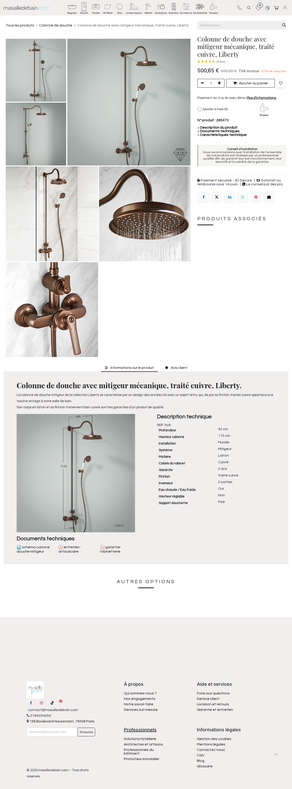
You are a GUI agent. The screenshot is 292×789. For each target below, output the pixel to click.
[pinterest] (60, 702)
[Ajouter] (220, 83)
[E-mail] (268, 196)
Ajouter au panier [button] (253, 83)
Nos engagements (140, 699)
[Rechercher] (284, 25)
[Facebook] (203, 196)
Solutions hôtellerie (140, 739)
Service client (208, 699)
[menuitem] (72, 8)
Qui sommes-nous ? (140, 693)
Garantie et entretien (215, 709)
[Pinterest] (255, 196)
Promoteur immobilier (141, 759)
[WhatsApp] (242, 196)
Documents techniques (218, 131)
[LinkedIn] (229, 196)
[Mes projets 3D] (267, 8)
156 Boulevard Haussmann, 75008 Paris (61, 721)
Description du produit (217, 127)
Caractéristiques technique (222, 135)
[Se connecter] (285, 7)
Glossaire (205, 766)
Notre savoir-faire (138, 704)
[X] (216, 196)
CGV (200, 755)
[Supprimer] (201, 83)
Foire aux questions (213, 693)
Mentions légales (211, 744)
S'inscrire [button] (86, 732)
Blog (200, 761)
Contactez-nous (211, 750)
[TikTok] (52, 702)
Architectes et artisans (143, 744)
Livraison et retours (213, 704)
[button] (249, 8)
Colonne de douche (55, 25)
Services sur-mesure (141, 709)
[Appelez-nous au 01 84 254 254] (239, 7)
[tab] (129, 367)
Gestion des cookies (214, 739)
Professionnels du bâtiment (139, 751)
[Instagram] (41, 702)
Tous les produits (20, 25)
